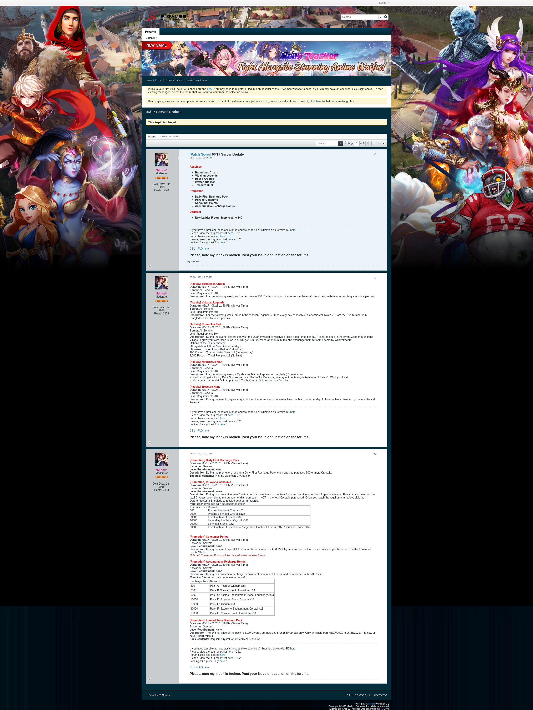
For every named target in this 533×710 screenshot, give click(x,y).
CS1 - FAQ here (199, 248)
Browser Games (174, 80)
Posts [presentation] (152, 136)
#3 (375, 454)
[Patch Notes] (200, 154)
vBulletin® (371, 704)
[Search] (386, 17)
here (292, 229)
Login (382, 2)
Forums (150, 31)
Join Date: (159, 184)
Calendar (151, 38)
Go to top (380, 695)
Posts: (158, 190)
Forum (158, 80)
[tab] (152, 136)
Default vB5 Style (158, 695)
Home (149, 80)
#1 (375, 154)
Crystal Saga (192, 80)
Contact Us (362, 695)
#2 (375, 277)
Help (348, 695)
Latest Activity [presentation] (170, 136)
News (205, 80)
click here (315, 101)
